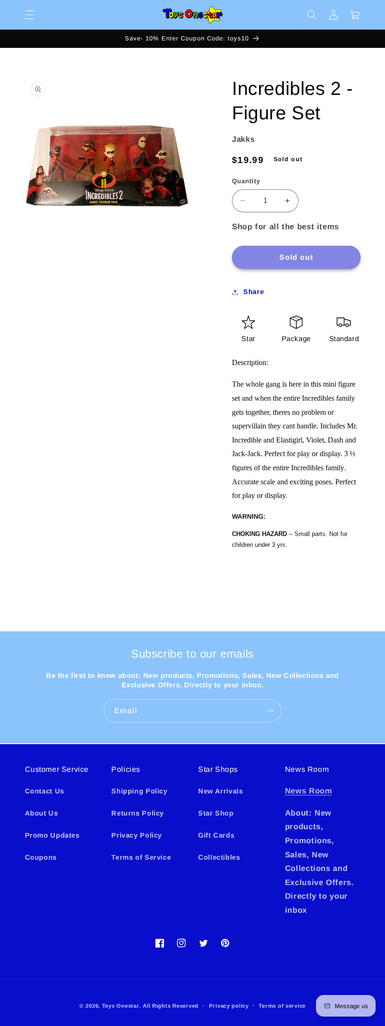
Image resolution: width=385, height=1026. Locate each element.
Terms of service (282, 1006)
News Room (308, 790)
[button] (29, 14)
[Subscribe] (270, 710)
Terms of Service (141, 857)
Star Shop (216, 813)
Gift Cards (216, 835)
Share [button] (253, 291)
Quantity (246, 181)
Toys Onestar (120, 1006)
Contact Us (44, 791)
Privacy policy (229, 1006)
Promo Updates (52, 835)
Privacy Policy (136, 835)
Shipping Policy (139, 791)
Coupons (41, 857)
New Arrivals (220, 791)
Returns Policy (137, 813)
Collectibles (219, 857)
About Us (41, 813)
